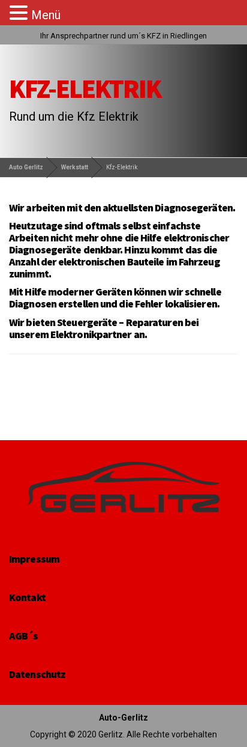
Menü (46, 15)
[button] (20, 13)
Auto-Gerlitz (123, 717)
